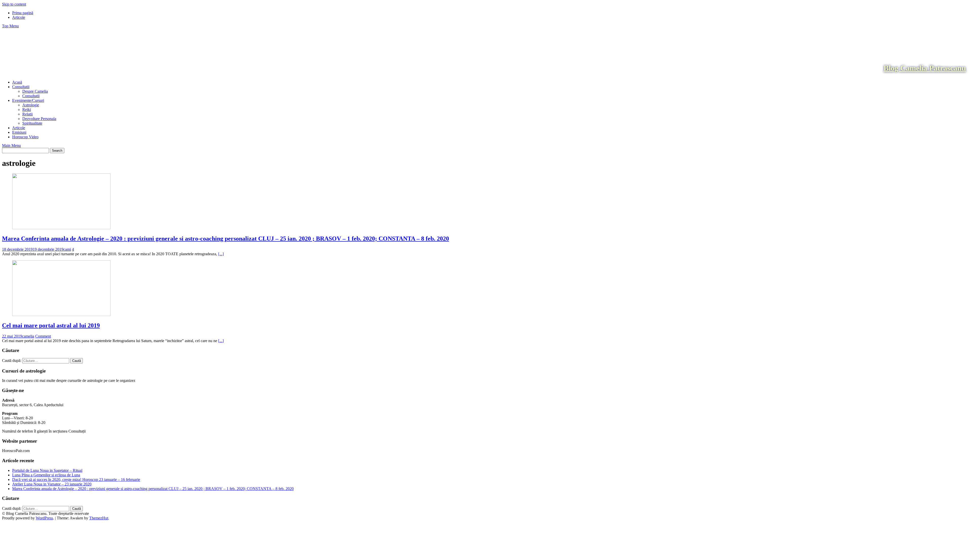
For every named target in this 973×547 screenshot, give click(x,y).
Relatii (27, 114)
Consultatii (20, 87)
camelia (28, 336)
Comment (43, 336)
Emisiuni (19, 132)
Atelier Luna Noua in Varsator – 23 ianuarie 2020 (51, 484)
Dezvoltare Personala (39, 118)
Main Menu (11, 145)
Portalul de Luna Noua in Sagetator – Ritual (47, 470)
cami (67, 249)
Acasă (17, 82)
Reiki (26, 109)
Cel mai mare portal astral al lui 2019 (51, 325)
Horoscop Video (25, 137)
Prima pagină (22, 13)
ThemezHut (98, 518)
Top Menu (10, 26)
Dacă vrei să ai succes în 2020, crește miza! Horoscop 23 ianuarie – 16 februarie (76, 479)
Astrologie (30, 105)
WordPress (44, 518)
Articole (18, 17)
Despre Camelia (35, 91)
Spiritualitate (32, 123)
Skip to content (14, 4)
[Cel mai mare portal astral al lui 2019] (61, 314)
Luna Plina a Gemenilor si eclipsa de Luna (46, 475)
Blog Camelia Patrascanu (925, 68)
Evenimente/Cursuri (28, 100)
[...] (221, 254)
